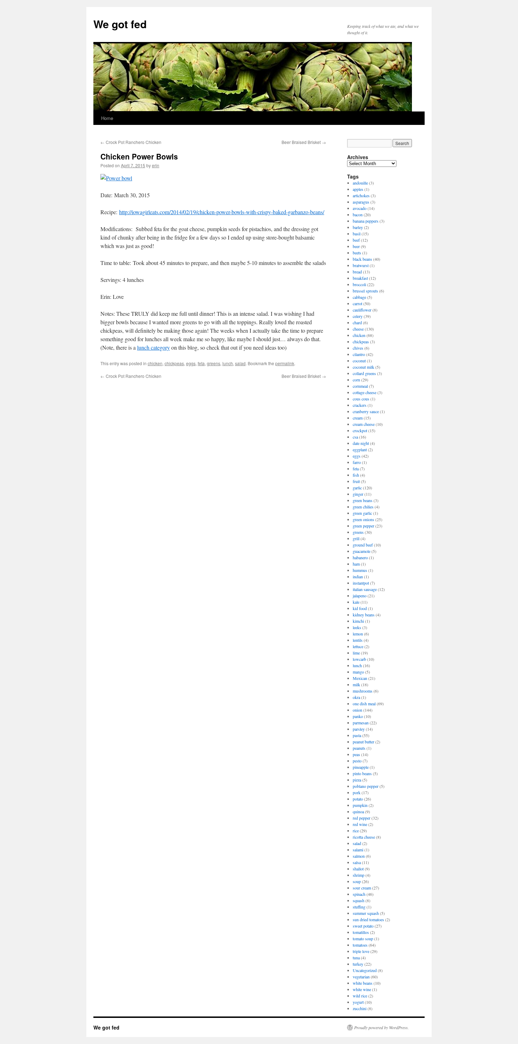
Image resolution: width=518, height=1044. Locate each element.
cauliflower (362, 310)
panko (358, 716)
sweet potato (363, 926)
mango (358, 672)
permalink (284, 363)
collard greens (364, 373)
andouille (360, 183)
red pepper (361, 818)
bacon (358, 214)
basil (356, 233)
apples (358, 189)
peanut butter (363, 741)
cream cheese (364, 424)
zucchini (359, 1008)
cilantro (359, 354)
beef (356, 240)
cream (358, 418)
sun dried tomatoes (368, 919)
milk (356, 684)
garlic (357, 487)
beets (357, 252)
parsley (359, 729)
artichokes (361, 195)
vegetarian (361, 976)
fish (356, 475)
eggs (191, 363)
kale (356, 602)
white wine (362, 989)
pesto (357, 761)
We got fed (120, 23)
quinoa (358, 811)
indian (358, 576)
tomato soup (363, 938)
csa (355, 437)
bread (357, 271)
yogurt (358, 1002)
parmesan (361, 722)
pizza (357, 780)
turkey (358, 964)
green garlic (362, 513)
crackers (359, 405)
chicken (155, 363)
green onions (363, 519)
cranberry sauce (366, 411)
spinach (359, 894)
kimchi (358, 621)
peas (356, 754)
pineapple (361, 767)
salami (358, 849)
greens (213, 363)
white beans (362, 983)
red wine (360, 824)
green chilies (363, 506)
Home (107, 118)
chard (357, 322)
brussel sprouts (365, 291)
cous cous (361, 399)
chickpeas (174, 363)
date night (361, 443)
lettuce (358, 646)
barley (358, 227)
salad (240, 363)
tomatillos (361, 932)
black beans (362, 259)
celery (358, 316)
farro (357, 462)
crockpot (360, 430)
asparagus (361, 202)
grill (356, 538)
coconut (359, 360)
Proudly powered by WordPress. (381, 1027)
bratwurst (361, 265)
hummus (360, 570)
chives (358, 348)
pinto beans (362, 773)
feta (201, 363)
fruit (356, 481)
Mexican (360, 678)
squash (358, 900)
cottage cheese (364, 392)
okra (356, 697)
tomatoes (360, 945)
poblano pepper (365, 786)
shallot (358, 868)
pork (356, 792)
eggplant (360, 449)
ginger (358, 494)
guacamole (361, 551)
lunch (227, 363)
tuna (356, 957)
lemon (358, 633)
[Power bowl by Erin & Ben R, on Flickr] (116, 178)
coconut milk (363, 367)
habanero (360, 557)
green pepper (363, 526)
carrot (357, 303)
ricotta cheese (364, 837)
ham (356, 564)
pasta (357, 735)
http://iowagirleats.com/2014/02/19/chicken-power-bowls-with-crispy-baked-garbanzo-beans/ (221, 212)
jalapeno (359, 595)
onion (357, 710)
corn (356, 379)
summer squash (366, 913)
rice (356, 830)
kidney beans (364, 614)
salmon (359, 856)
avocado (359, 208)
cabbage (359, 297)
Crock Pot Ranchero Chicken (130, 142)
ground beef (363, 545)
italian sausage (365, 589)
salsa (357, 862)
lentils (358, 640)
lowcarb (359, 659)
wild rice (360, 995)
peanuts (359, 748)
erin (155, 165)
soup (357, 881)
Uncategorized (365, 970)
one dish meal (364, 703)
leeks (357, 627)
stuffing (359, 907)
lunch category (153, 347)
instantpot (361, 583)
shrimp (358, 875)
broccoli (359, 284)
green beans (362, 500)
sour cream (362, 888)
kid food (360, 608)
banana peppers (365, 221)
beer (356, 246)
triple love (361, 951)
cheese (358, 329)
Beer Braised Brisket (304, 142)
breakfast (360, 278)
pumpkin (360, 805)
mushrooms (362, 691)
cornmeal (360, 386)
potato (358, 799)
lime (356, 653)
